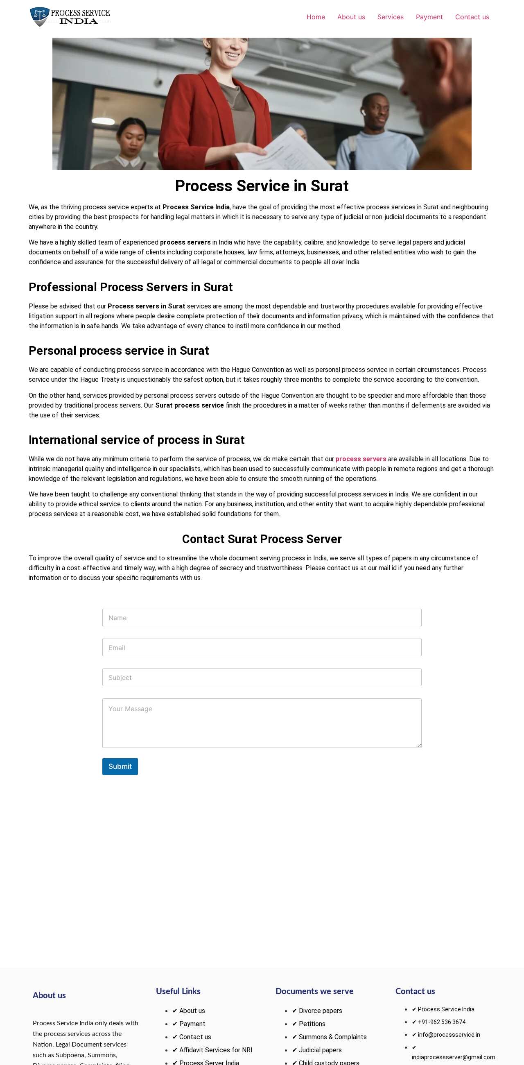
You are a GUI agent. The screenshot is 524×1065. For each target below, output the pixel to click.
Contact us (472, 17)
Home (316, 17)
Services (390, 17)
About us (351, 17)
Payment (429, 17)
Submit (120, 766)
